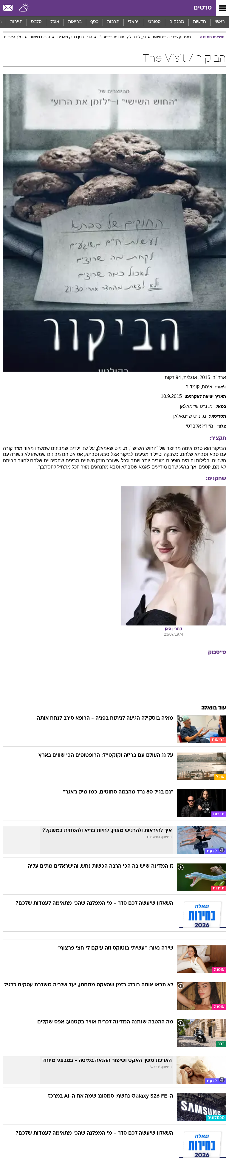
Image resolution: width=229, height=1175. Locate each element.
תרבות (113, 22)
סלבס (36, 22)
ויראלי (134, 22)
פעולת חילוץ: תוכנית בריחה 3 (122, 37)
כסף (94, 22)
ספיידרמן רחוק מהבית (74, 37)
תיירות (16, 22)
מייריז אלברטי (200, 425)
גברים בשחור (40, 37)
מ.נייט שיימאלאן (196, 406)
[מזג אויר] (24, 8)
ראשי (220, 22)
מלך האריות (13, 37)
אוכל (54, 22)
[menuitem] (199, 22)
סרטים (203, 8)
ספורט (154, 22)
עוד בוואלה (213, 708)
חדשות (199, 22)
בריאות (75, 22)
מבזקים (176, 22)
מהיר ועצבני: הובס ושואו (172, 37)
